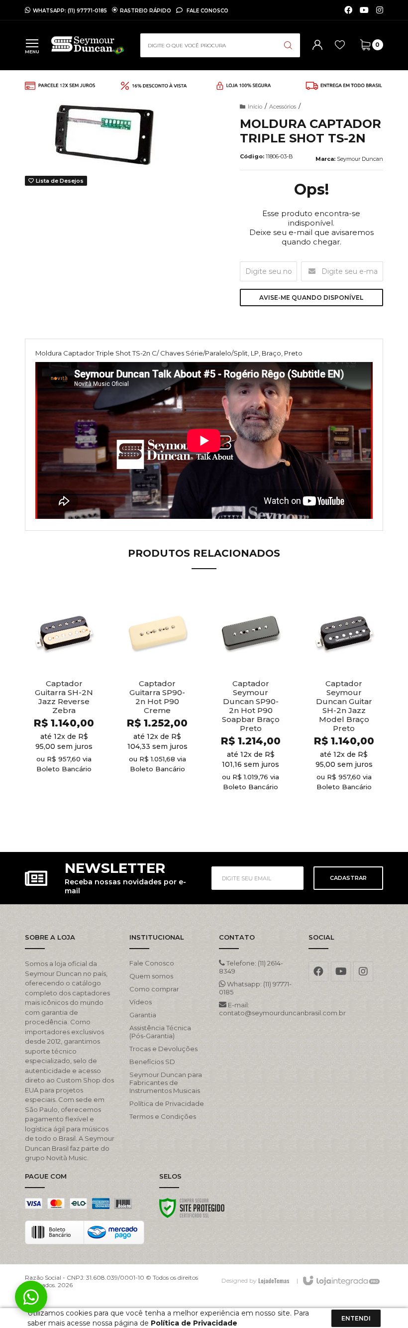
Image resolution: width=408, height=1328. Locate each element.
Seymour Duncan (360, 158)
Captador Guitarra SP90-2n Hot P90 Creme (157, 697)
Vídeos (140, 1002)
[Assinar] (348, 878)
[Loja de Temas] (273, 1280)
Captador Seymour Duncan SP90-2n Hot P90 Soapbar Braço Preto (251, 706)
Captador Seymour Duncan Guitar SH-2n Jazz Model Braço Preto (344, 706)
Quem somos (151, 976)
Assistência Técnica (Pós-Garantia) (160, 1032)
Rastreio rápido (145, 10)
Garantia (142, 1015)
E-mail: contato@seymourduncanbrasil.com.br (256, 1009)
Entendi (356, 1318)
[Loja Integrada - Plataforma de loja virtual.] (340, 1281)
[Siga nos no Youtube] (364, 10)
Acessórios (282, 106)
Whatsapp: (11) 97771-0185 (255, 988)
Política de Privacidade (166, 1103)
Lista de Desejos (59, 180)
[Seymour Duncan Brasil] (87, 45)
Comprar (81, 811)
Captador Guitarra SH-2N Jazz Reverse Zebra (64, 697)
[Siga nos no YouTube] (341, 971)
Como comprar (154, 989)
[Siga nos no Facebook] (348, 10)
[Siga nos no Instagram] (379, 10)
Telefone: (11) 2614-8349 (251, 967)
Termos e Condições (162, 1116)
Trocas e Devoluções (163, 1049)
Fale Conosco (206, 10)
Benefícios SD (152, 1062)
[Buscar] (288, 45)
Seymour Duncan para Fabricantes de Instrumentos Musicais (165, 1082)
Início (255, 106)
